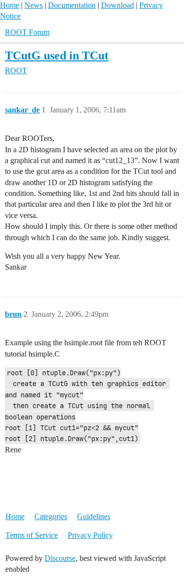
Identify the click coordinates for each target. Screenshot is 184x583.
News (34, 5)
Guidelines (93, 516)
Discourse (60, 558)
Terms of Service (31, 535)
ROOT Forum (27, 32)
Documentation (72, 5)
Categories (50, 516)
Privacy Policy (90, 535)
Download (117, 5)
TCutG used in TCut (56, 55)
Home (9, 5)
